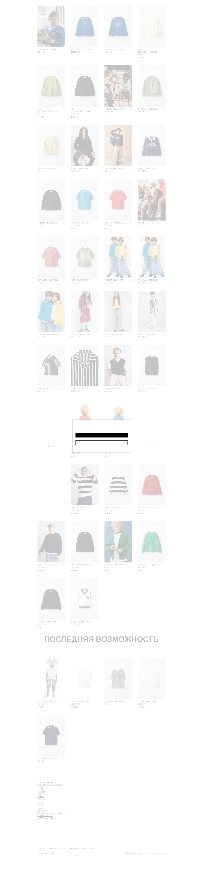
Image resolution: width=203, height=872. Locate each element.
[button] (101, 435)
